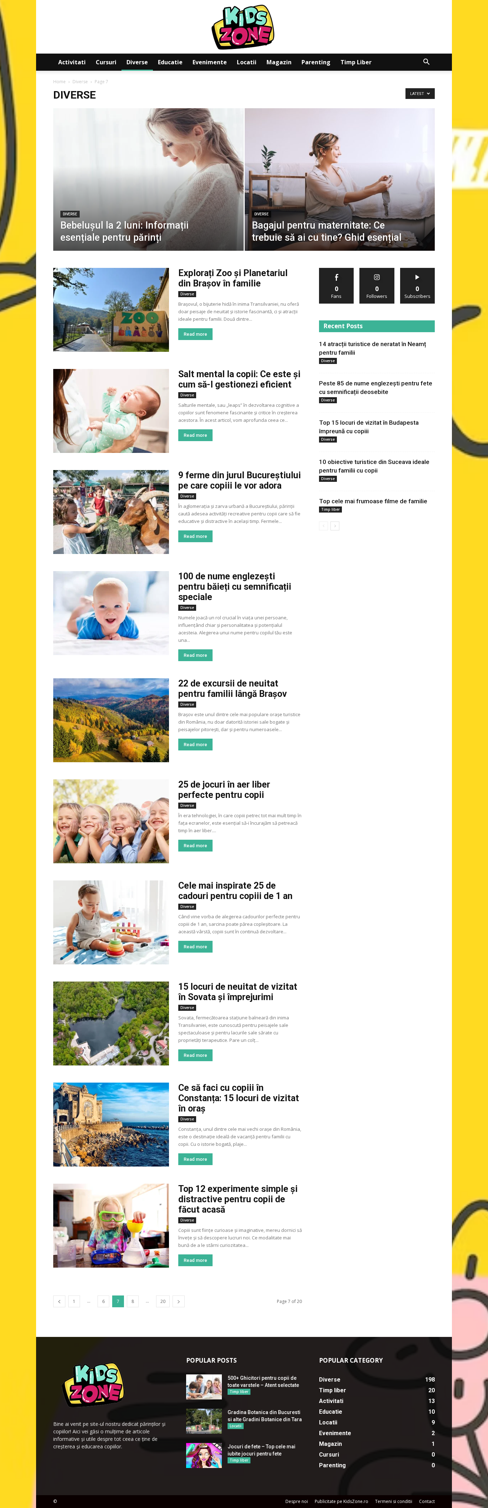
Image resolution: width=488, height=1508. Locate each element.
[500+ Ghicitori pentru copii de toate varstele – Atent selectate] (204, 1386)
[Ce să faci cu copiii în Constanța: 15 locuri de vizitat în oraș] (111, 1125)
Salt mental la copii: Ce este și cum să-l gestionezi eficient (239, 379)
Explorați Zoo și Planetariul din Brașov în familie (233, 278)
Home (59, 82)
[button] (426, 62)
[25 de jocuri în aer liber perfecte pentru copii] (111, 821)
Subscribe (418, 270)
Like (337, 270)
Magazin (279, 62)
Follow (377, 270)
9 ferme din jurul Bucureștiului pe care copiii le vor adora (239, 480)
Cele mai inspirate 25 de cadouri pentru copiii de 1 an (235, 890)
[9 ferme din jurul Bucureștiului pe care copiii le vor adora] (111, 512)
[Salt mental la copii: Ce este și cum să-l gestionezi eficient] (111, 411)
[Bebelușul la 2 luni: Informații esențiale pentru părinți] (148, 190)
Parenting (316, 62)
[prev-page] (59, 1301)
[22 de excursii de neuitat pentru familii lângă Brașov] (111, 720)
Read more (195, 334)
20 (162, 1301)
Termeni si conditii (393, 1501)
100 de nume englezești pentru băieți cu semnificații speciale (234, 586)
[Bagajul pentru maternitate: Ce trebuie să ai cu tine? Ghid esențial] (340, 190)
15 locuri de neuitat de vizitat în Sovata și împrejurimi (237, 992)
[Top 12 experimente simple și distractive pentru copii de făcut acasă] (111, 1226)
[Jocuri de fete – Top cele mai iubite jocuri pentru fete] (204, 1455)
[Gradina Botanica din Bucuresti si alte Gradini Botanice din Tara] (204, 1421)
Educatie (170, 62)
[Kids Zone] (244, 27)
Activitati (72, 62)
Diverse (137, 62)
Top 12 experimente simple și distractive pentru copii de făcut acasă (238, 1199)
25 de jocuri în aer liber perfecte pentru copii (224, 789)
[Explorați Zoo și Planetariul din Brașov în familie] (111, 310)
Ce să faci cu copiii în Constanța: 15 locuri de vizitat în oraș (238, 1098)
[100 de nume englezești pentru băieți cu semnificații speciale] (111, 613)
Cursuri (106, 62)
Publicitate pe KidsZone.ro (341, 1501)
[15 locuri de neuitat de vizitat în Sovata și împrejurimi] (111, 1023)
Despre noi (296, 1501)
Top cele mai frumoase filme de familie (373, 501)
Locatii (247, 62)
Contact (427, 1501)
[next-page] (179, 1301)
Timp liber (356, 62)
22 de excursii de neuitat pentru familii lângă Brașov (232, 688)
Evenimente (210, 62)
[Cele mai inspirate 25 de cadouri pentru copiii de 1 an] (111, 922)
